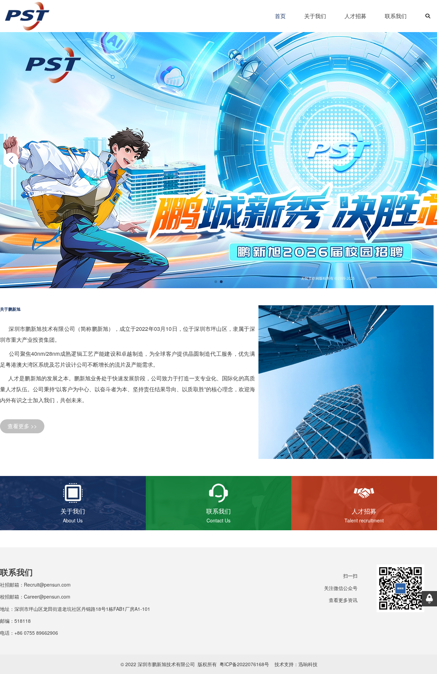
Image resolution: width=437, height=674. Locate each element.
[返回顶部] (429, 598)
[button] (10, 160)
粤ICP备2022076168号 (244, 664)
